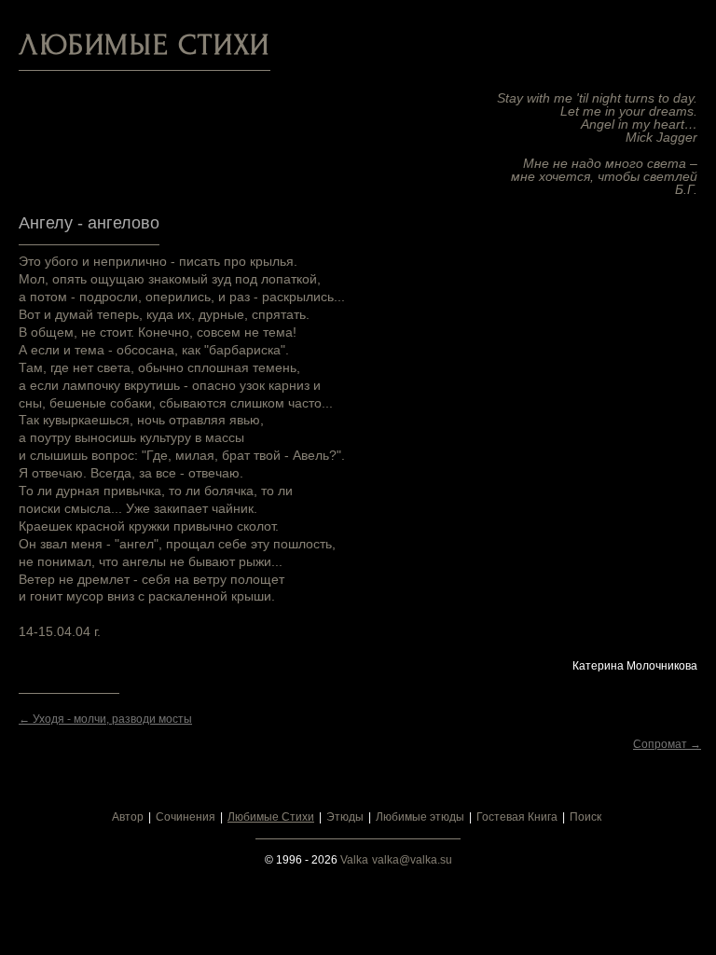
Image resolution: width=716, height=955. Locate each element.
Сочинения (185, 817)
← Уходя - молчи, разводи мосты (105, 719)
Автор (128, 817)
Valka (354, 859)
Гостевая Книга (517, 817)
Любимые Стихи (270, 817)
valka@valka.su (412, 859)
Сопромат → (667, 744)
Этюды (345, 817)
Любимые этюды (420, 817)
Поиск (585, 817)
